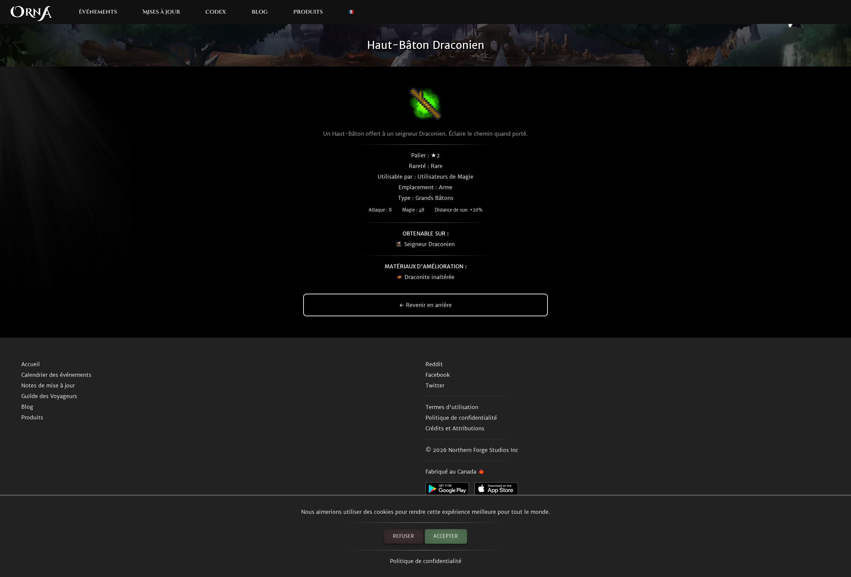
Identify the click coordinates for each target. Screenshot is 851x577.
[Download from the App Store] (498, 490)
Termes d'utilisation (452, 407)
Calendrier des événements (56, 374)
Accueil (30, 364)
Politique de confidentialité (425, 561)
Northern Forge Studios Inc (483, 450)
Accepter (445, 536)
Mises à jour (161, 12)
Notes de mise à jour (48, 385)
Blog (260, 12)
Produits (308, 12)
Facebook (438, 374)
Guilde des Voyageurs (49, 396)
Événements (98, 12)
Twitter (435, 385)
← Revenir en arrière (425, 305)
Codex (215, 12)
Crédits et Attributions (455, 428)
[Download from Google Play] (450, 490)
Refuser (403, 536)
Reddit (434, 364)
